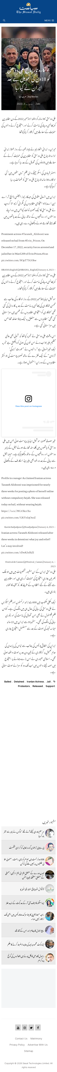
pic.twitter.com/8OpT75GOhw (18, 259)
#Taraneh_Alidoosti (33, 233)
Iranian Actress (35, 681)
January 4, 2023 (46, 269)
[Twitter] (31, 1027)
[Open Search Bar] (4, 19)
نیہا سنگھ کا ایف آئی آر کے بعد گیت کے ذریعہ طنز (25, 902)
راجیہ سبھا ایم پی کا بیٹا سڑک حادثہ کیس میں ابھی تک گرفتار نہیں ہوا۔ (24, 916)
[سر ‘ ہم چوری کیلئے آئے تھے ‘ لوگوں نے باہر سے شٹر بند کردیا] (50, 833)
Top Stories (32, 96)
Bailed (7, 681)
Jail (48, 681)
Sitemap (28, 1051)
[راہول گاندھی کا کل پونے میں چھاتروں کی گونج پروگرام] (50, 958)
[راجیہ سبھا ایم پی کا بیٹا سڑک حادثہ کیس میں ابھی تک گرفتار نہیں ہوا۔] (50, 916)
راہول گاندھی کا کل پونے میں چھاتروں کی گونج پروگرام (25, 958)
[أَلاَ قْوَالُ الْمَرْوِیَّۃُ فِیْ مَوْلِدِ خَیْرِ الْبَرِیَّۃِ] (50, 888)
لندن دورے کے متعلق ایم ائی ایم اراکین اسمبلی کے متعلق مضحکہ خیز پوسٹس (24, 875)
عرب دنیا (23, 96)
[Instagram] (24, 1027)
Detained (19, 681)
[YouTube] (18, 1027)
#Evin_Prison (32, 239)
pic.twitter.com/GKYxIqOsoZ (18, 516)
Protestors (24, 686)
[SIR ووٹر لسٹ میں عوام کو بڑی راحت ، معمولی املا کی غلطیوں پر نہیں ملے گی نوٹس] (50, 861)
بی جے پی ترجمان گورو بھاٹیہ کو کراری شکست (26, 847)
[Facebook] (38, 1027)
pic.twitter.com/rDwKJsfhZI (17, 551)
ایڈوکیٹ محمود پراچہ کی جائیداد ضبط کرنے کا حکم (25, 944)
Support (50, 686)
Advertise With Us (38, 1044)
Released (38, 686)
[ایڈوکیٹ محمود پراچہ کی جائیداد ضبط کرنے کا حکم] (50, 944)
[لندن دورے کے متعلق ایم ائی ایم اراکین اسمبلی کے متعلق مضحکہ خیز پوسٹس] (50, 875)
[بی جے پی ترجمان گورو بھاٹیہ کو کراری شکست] (50, 847)
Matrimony (36, 1038)
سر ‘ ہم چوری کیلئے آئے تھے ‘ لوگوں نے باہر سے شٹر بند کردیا (24, 833)
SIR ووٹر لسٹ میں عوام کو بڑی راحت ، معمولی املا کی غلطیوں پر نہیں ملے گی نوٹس (24, 861)
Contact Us (21, 1038)
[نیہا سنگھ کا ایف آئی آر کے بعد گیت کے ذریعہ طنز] (50, 902)
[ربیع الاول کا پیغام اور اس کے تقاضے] (50, 930)
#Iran (45, 252)
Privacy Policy (17, 1044)
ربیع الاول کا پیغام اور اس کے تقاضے (29, 930)
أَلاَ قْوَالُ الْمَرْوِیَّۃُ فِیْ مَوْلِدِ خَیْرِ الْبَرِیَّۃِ (32, 888)
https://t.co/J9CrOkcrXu (16, 510)
